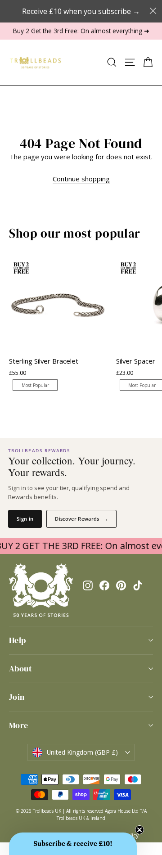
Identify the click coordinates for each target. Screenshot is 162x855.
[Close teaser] (139, 829)
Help (17, 640)
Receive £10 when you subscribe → (81, 11)
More (18, 725)
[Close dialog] (153, 11)
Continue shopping (81, 178)
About (20, 668)
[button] (73, 843)
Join (17, 696)
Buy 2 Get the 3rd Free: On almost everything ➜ (81, 31)
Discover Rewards (81, 518)
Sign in (25, 518)
